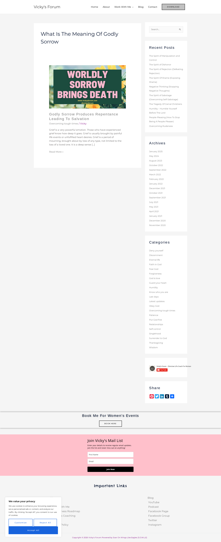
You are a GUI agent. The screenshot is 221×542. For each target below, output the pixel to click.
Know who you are (158, 292)
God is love (154, 278)
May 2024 (154, 156)
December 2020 (157, 220)
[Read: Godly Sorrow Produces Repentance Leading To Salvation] (87, 86)
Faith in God (155, 264)
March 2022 (155, 174)
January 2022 (156, 184)
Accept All (33, 530)
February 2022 (156, 179)
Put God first (155, 320)
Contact (152, 7)
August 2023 (155, 160)
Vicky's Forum (47, 6)
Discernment (156, 255)
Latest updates (157, 301)
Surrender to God (158, 338)
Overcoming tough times (63, 123)
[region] (33, 517)
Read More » (56, 151)
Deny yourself (156, 250)
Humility (153, 287)
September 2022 (157, 170)
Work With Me (122, 7)
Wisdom (153, 347)
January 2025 (156, 151)
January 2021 (155, 216)
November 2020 (157, 225)
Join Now (111, 469)
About (106, 7)
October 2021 (156, 193)
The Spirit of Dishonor (160, 64)
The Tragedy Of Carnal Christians (165, 104)
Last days (154, 297)
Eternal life (154, 260)
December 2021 (157, 188)
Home (94, 7)
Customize (21, 523)
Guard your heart (158, 283)
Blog (140, 7)
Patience (153, 315)
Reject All (45, 523)
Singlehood (155, 333)
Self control (155, 329)
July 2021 (153, 202)
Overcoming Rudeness (161, 126)
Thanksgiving (156, 343)
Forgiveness (155, 273)
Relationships (156, 324)
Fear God (153, 269)
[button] (173, 7)
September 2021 (157, 197)
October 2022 (156, 165)
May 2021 (153, 207)
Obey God (154, 306)
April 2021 (154, 211)
